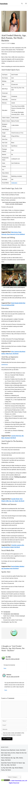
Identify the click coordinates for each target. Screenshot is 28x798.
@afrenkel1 (14, 182)
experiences (4, 364)
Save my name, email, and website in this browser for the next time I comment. (13, 734)
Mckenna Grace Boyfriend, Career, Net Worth (13, 750)
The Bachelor (6, 611)
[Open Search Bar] (22, 3)
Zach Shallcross (15, 613)
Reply (5, 668)
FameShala (4, 3)
